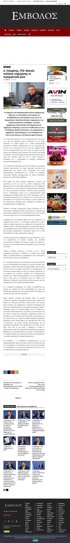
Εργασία (39, 520)
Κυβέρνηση (12, 64)
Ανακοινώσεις (28, 515)
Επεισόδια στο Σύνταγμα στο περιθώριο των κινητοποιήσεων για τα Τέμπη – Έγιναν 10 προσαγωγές (12, 385)
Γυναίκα (27, 528)
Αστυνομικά (28, 520)
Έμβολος (8, 79)
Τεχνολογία (61, 522)
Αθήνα (26, 505)
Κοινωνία (43, 30)
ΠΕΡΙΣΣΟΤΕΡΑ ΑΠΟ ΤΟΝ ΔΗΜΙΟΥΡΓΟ (27, 407)
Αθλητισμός (28, 507)
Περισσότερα (22, 34)
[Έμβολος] (35, 16)
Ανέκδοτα (27, 516)
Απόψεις (27, 518)
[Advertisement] (35, 51)
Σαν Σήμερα (61, 513)
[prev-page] (4, 490)
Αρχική (5, 64)
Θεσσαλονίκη (40, 530)
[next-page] (7, 490)
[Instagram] (59, 3)
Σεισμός (60, 515)
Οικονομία (49, 518)
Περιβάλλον (50, 530)
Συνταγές (51, 30)
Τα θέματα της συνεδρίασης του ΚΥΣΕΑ (8, 448)
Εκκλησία (39, 513)
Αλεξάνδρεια (28, 509)
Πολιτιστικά (62, 511)
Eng (14, 34)
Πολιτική (61, 509)
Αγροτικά (27, 503)
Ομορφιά (49, 520)
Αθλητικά (34, 30)
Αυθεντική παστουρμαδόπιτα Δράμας (55, 78)
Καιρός (48, 505)
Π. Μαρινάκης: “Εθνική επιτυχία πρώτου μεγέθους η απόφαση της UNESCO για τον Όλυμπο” (24, 424)
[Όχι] (68, 538)
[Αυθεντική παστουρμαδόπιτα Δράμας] (57, 73)
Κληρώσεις (49, 507)
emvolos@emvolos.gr (38, 1)
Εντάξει (35, 540)
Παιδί (48, 524)
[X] (62, 3)
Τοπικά (19, 30)
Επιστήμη (39, 516)
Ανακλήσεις (28, 513)
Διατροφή (7, 34)
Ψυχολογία (61, 532)
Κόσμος (26, 30)
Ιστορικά (49, 503)
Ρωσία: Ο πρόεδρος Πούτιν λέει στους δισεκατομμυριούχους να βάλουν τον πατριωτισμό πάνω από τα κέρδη (35, 386)
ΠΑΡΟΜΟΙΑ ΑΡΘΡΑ (9, 407)
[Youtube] (65, 3)
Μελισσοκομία (50, 516)
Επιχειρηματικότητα (42, 518)
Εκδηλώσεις (39, 511)
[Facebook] (57, 3)
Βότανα (27, 526)
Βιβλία (27, 524)
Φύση (60, 528)
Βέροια (27, 522)
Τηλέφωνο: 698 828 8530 (51, 1)
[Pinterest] (13, 372)
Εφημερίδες (39, 526)
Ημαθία (38, 528)
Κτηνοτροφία (50, 513)
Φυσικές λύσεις (62, 530)
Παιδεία (49, 522)
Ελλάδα (11, 30)
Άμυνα (26, 511)
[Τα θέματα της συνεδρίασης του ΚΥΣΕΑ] (9, 440)
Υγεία (57, 30)
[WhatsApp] (17, 372)
